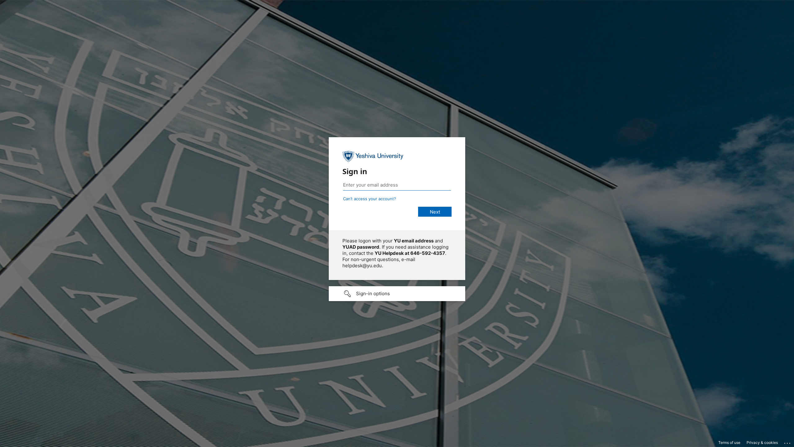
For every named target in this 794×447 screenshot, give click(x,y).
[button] (397, 293)
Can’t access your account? (369, 198)
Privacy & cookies (762, 442)
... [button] (788, 442)
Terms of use (729, 442)
